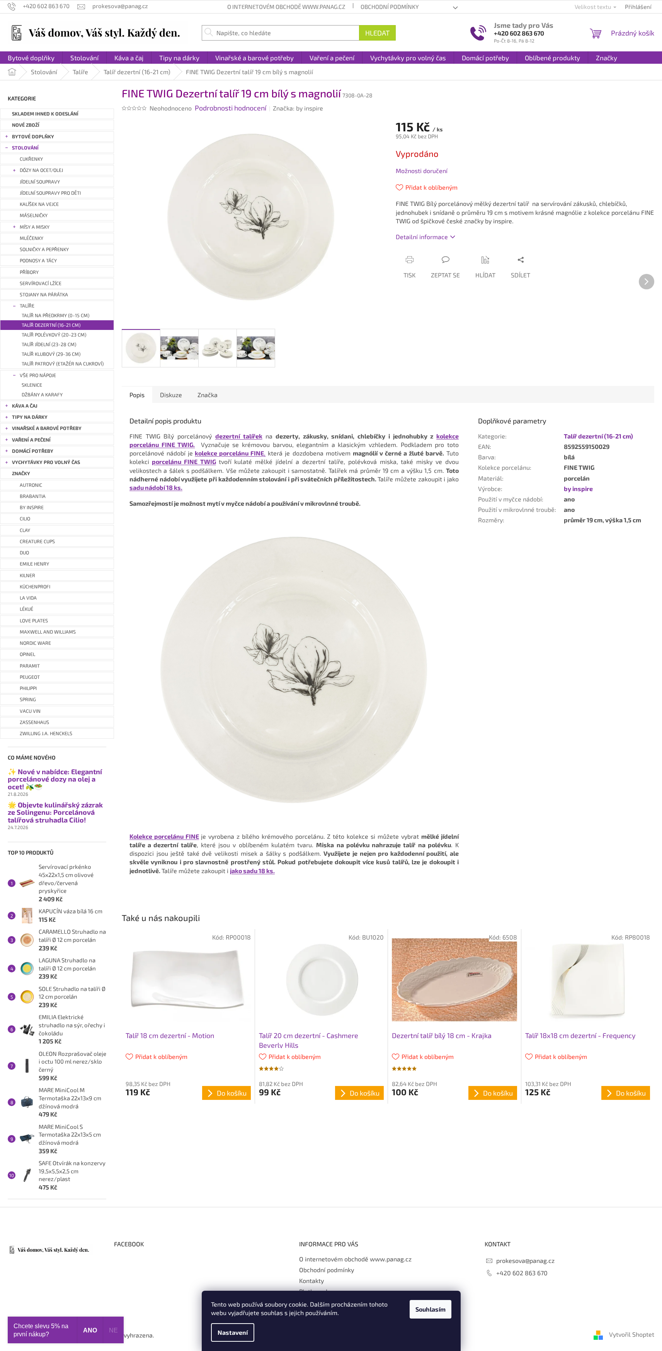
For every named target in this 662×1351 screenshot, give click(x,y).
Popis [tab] (137, 394)
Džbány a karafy (42, 395)
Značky (21, 473)
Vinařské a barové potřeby (47, 428)
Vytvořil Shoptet (631, 1334)
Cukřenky (31, 159)
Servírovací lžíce (40, 283)
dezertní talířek (238, 436)
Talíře (27, 306)
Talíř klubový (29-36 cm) (51, 354)
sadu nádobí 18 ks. (155, 487)
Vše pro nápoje (38, 375)
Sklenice (32, 385)
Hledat (377, 33)
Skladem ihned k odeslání (45, 114)
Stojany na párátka (44, 294)
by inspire (578, 488)
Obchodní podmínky (390, 6)
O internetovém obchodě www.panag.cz (286, 6)
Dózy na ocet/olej (41, 170)
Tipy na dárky (30, 417)
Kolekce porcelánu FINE (164, 836)
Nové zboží (25, 125)
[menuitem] (31, 57)
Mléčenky (31, 238)
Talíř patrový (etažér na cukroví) (63, 364)
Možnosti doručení (422, 170)
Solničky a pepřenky (44, 249)
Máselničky (34, 215)
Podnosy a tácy (38, 260)
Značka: (298, 108)
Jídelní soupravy (40, 182)
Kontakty (311, 1280)
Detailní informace (422, 236)
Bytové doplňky (33, 136)
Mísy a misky (34, 227)
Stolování (25, 148)
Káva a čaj (24, 406)
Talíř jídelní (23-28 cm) (49, 344)
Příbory (29, 272)
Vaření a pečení (31, 440)
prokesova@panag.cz (525, 1260)
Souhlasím (430, 1309)
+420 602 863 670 (519, 33)
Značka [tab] (207, 394)
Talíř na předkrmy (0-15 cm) (55, 315)
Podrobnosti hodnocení (230, 108)
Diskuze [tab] (171, 394)
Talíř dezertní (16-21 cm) (51, 325)
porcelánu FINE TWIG (184, 461)
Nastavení (233, 1332)
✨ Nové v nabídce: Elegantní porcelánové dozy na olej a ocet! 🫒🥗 (55, 779)
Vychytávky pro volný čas (46, 462)
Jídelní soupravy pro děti (50, 193)
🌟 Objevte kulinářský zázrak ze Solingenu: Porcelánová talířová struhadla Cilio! (55, 812)
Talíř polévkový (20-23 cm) (54, 335)
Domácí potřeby (32, 451)
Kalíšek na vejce (39, 204)
